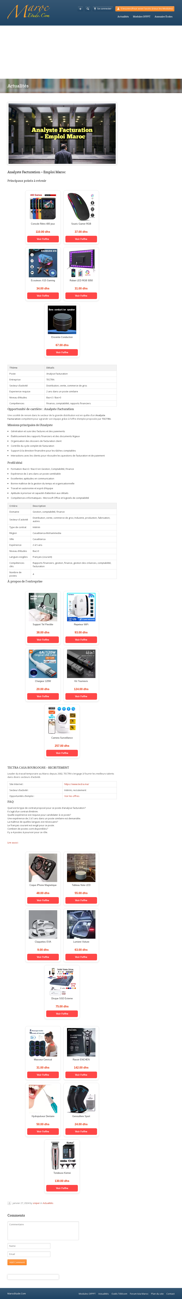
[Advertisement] (91, 52)
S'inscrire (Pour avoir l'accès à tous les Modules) (147, 8)
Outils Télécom (119, 1293)
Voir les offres (71, 796)
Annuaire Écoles (163, 16)
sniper (36, 1203)
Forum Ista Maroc (139, 1293)
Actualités (123, 16)
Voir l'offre (43, 239)
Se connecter (104, 8)
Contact (170, 1293)
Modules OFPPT (141, 16)
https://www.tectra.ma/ (76, 784)
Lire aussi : (13, 842)
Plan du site (157, 1293)
